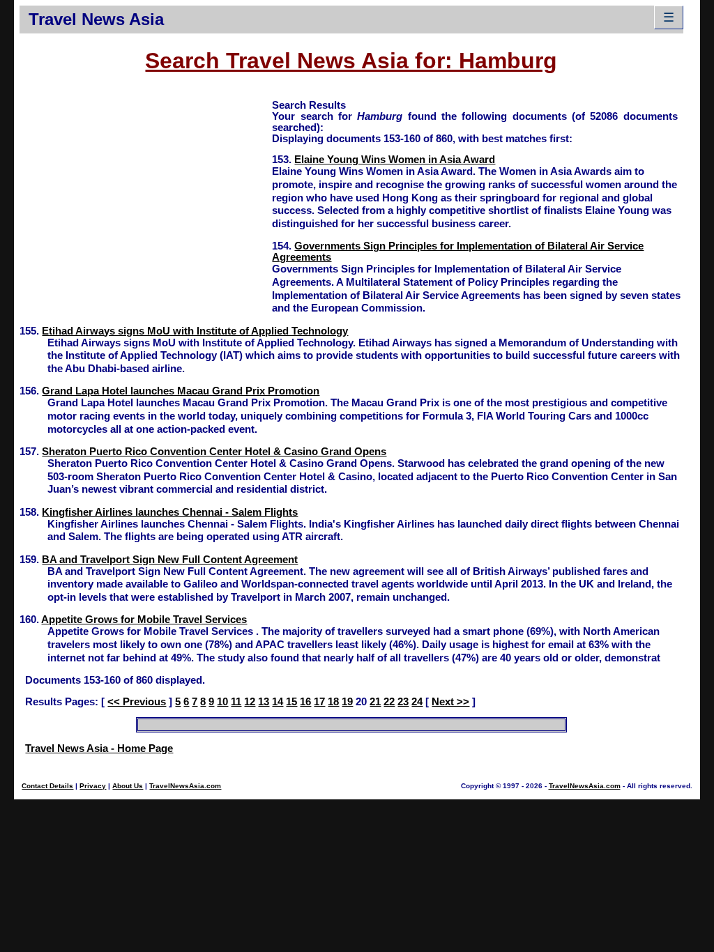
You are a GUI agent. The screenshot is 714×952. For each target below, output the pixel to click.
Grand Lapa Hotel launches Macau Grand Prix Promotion (180, 391)
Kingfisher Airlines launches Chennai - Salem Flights (170, 512)
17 (319, 701)
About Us (127, 786)
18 (333, 701)
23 (403, 701)
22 (389, 701)
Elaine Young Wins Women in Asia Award (394, 159)
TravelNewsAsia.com (185, 786)
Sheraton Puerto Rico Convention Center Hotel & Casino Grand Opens (214, 451)
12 (249, 701)
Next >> (450, 701)
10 (222, 701)
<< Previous (136, 701)
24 (417, 701)
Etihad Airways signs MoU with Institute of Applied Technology (195, 331)
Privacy (92, 786)
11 (236, 701)
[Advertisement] (146, 195)
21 (375, 701)
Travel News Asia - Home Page (99, 748)
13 (263, 701)
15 (291, 701)
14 (277, 701)
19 (347, 701)
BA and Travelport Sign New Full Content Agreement (170, 559)
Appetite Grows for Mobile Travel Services (144, 619)
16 (305, 701)
